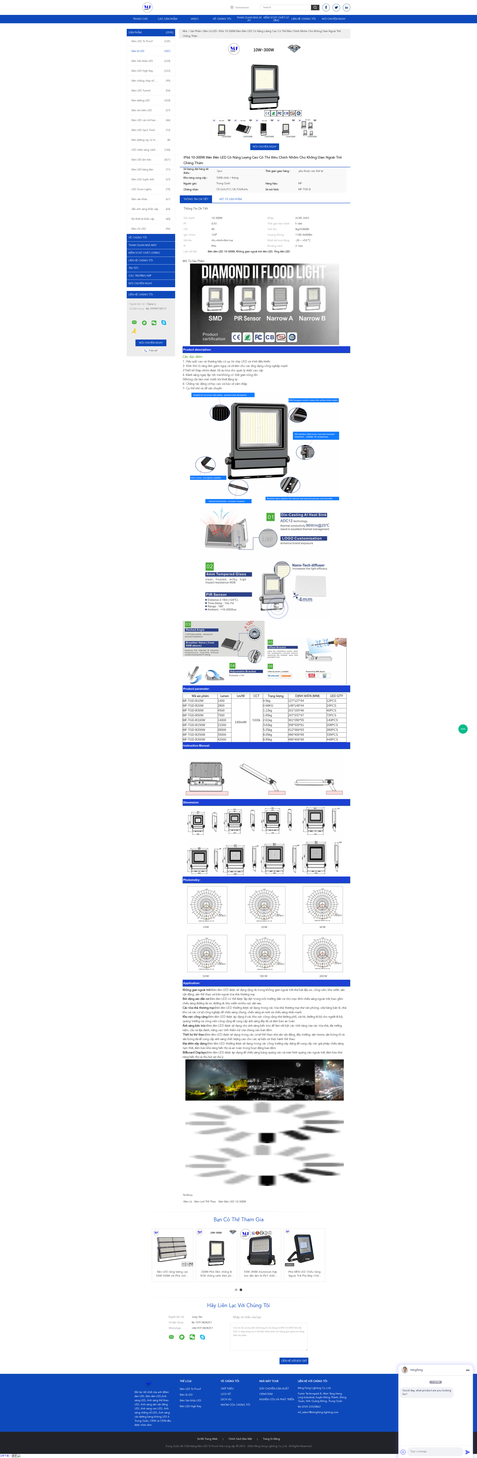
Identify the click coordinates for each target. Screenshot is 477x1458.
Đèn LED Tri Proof (151, 41)
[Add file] (403, 1452)
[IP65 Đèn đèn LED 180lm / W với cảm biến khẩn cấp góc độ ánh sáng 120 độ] (260, 1249)
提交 (14, 1456)
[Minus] (467, 1370)
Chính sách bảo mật (240, 1439)
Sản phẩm (151, 32)
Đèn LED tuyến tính (151, 179)
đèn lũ (188, 1201)
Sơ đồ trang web (207, 1439)
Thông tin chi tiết (196, 199)
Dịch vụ (226, 1399)
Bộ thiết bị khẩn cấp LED (151, 219)
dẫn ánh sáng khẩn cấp (151, 209)
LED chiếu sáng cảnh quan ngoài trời (152, 150)
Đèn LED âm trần (151, 160)
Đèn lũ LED (151, 51)
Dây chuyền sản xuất (274, 1388)
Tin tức (134, 268)
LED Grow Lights (151, 189)
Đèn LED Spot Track (151, 130)
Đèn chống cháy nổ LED (151, 81)
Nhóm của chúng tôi (235, 1405)
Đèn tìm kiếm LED (151, 110)
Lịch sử (226, 1394)
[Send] (468, 1452)
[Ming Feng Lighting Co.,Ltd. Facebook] (326, 7)
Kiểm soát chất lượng (276, 19)
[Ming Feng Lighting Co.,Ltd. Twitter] (336, 7)
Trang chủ (140, 19)
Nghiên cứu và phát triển (276, 1399)
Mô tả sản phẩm (230, 199)
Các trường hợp (140, 276)
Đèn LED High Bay (151, 71)
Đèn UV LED (151, 229)
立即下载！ (5, 1456)
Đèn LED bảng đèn (151, 169)
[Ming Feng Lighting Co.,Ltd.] (134, 322)
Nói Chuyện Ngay (333, 19)
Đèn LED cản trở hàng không (151, 120)
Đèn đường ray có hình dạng (151, 140)
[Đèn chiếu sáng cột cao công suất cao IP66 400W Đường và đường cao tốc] (216, 1249)
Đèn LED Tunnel (151, 90)
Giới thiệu (227, 1388)
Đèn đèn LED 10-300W (232, 1201)
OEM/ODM (266, 1394)
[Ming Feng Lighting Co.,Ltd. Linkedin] (346, 7)
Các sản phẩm (167, 19)
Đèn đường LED (151, 100)
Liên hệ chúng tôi (303, 19)
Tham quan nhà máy (249, 19)
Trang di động (271, 1439)
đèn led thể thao (205, 1201)
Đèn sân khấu (151, 199)
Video (195, 19)
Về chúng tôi (222, 19)
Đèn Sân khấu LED (151, 61)
